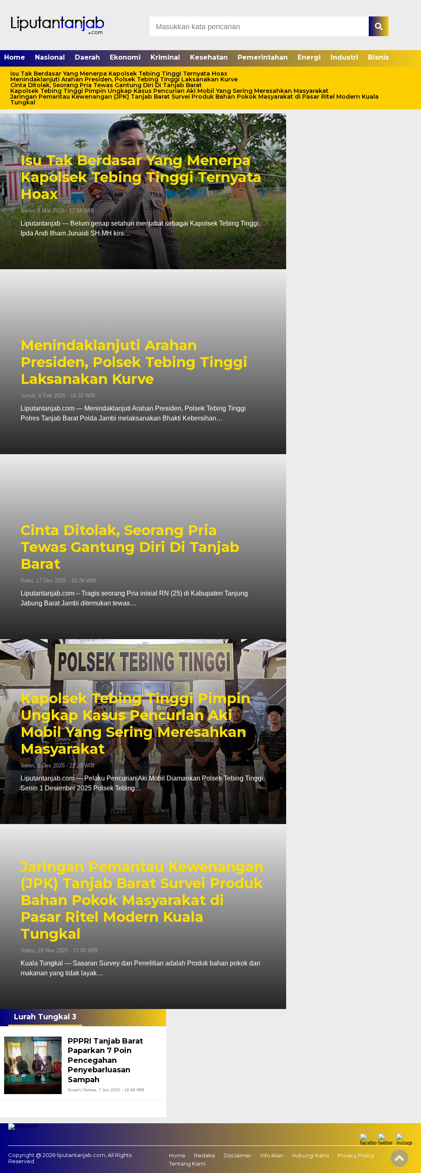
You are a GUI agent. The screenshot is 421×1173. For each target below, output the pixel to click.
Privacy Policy (356, 1155)
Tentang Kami (187, 1164)
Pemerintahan (263, 57)
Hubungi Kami (310, 1155)
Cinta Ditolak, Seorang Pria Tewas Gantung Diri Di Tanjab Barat (106, 85)
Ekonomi (125, 57)
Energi (309, 57)
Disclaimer (238, 1155)
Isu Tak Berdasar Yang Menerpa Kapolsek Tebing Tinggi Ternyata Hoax (118, 73)
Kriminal (165, 57)
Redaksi (204, 1155)
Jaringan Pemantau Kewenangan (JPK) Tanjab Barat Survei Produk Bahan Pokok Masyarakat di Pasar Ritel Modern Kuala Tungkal (194, 99)
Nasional (50, 57)
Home (14, 57)
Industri (344, 57)
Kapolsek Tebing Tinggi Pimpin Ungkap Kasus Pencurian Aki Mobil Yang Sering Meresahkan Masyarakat (169, 91)
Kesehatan (209, 57)
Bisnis (378, 57)
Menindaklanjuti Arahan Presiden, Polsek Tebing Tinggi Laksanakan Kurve (124, 79)
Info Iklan (271, 1155)
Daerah (87, 57)
